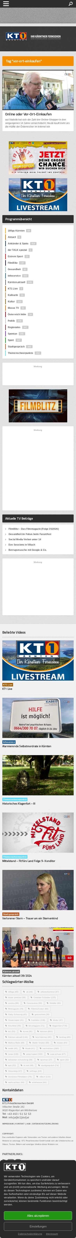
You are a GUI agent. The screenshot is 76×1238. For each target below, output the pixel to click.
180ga (13, 992)
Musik (30, 1048)
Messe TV (16, 308)
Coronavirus (34, 1003)
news (13, 1054)
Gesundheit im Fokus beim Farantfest (30, 534)
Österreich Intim (20, 314)
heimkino (38, 1020)
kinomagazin (36, 1026)
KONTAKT (20, 1124)
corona (13, 1003)
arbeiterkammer (50, 992)
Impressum (52, 1234)
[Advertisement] (38, 375)
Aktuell (14, 237)
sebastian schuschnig (20, 1060)
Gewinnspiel (16, 1020)
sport (64, 1060)
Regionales (17, 327)
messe (62, 1043)
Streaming (15, 1071)
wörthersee (39, 1082)
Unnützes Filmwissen (20, 1077)
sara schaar (57, 1054)
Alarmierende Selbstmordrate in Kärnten (26, 746)
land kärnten (43, 1037)
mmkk (13, 1048)
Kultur (14, 301)
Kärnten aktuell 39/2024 (17, 976)
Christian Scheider (45, 997)
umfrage (36, 1071)
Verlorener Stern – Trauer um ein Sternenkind (30, 918)
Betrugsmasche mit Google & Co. (28, 550)
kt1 (11, 1031)
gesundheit (42, 1014)
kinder (58, 1020)
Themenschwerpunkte (24, 353)
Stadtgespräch (19, 346)
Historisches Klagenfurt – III (18, 803)
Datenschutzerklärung (30, 1234)
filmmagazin (15, 1009)
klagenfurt (59, 1026)
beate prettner (17, 997)
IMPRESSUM (8, 1124)
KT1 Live (15, 288)
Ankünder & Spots (21, 243)
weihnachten (16, 1082)
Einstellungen (38, 1226)
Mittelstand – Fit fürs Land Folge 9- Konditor (28, 861)
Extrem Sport (18, 256)
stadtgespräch (50, 1065)
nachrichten (51, 1048)
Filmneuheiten (39, 1009)
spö (12, 1065)
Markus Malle (16, 1043)
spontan (46, 1060)
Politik (14, 321)
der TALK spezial (19, 250)
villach (45, 1077)
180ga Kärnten (19, 230)
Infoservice (17, 275)
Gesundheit (17, 269)
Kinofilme (14, 1026)
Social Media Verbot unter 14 (25, 539)
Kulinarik (15, 295)
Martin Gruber (40, 1043)
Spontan (16, 333)
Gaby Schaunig (17, 1014)
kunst (27, 1031)
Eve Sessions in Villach (22, 544)
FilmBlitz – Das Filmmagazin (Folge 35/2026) (34, 529)
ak (29, 992)
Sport (14, 340)
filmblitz (55, 1003)
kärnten (46, 1031)
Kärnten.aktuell (20, 282)
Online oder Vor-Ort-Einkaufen (28, 114)
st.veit (28, 1065)
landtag (65, 1037)
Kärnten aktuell (18, 1037)
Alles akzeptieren (38, 1215)
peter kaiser (34, 1054)
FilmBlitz (16, 263)
